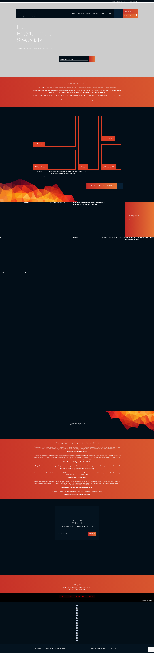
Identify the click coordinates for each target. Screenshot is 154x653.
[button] (92, 59)
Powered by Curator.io (147, 600)
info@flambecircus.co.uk (119, 1)
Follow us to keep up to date (77, 589)
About (103, 13)
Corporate (88, 13)
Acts (68, 13)
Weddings (96, 13)
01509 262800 (133, 1)
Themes (74, 13)
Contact (110, 13)
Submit (92, 534)
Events (80, 13)
